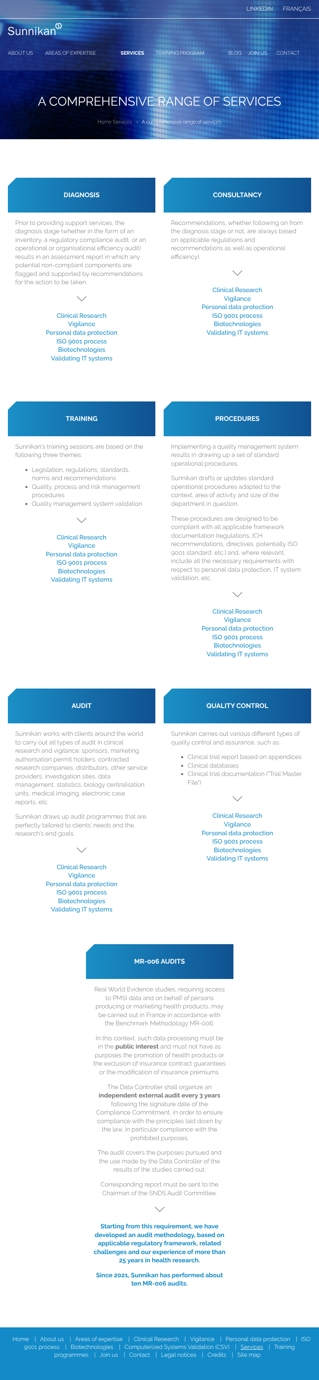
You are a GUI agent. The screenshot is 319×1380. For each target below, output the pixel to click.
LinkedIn (259, 9)
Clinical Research (82, 315)
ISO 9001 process (81, 341)
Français (297, 9)
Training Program (179, 53)
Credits (216, 1355)
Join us (257, 53)
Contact (288, 53)
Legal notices (178, 1355)
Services (132, 53)
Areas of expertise (70, 53)
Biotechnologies (82, 349)
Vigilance (81, 324)
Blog (234, 53)
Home (105, 122)
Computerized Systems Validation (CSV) (177, 1347)
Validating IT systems (82, 358)
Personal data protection (81, 332)
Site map (248, 1355)
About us (20, 53)
